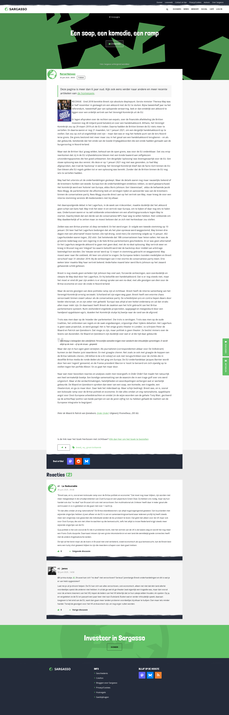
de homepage (85, 93)
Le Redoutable (69, 486)
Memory (195, 9)
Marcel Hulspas (67, 73)
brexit (78, 447)
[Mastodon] (142, 675)
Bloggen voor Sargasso (106, 683)
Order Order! (103, 413)
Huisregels (101, 692)
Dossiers (177, 9)
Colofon (99, 678)
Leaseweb (169, 2)
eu (84, 447)
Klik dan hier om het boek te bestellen (128, 439)
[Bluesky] (150, 675)
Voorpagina (115, 17)
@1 (74, 577)
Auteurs (207, 2)
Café (212, 9)
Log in (219, 9)
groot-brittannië (93, 447)
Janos (65, 568)
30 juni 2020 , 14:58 (65, 572)
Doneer (159, 2)
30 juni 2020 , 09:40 (65, 489)
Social (204, 9)
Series (186, 9)
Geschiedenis (102, 673)
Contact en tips (181, 2)
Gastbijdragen (102, 697)
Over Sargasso (218, 2)
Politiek (81, 77)
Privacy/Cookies (195, 2)
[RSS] (158, 675)
